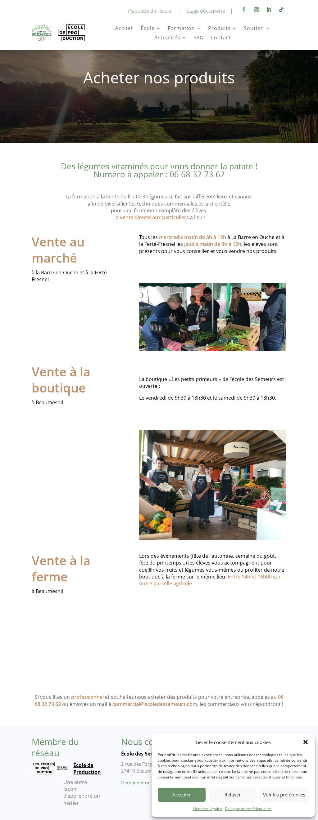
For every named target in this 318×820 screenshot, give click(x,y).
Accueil (124, 29)
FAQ (198, 38)
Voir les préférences (284, 794)
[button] (305, 742)
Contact (221, 38)
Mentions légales (207, 808)
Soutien (254, 29)
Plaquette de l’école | (154, 10)
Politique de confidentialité (248, 808)
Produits (219, 29)
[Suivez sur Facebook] (244, 10)
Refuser (233, 794)
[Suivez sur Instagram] (256, 10)
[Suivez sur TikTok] (281, 10)
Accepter (181, 794)
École (148, 29)
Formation (181, 29)
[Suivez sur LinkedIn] (269, 10)
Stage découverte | (210, 10)
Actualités (167, 38)
